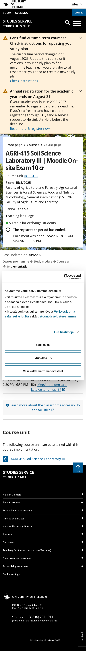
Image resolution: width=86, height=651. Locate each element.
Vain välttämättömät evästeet (43, 371)
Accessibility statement (15, 566)
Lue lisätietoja (64, 332)
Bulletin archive (11, 502)
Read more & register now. (30, 128)
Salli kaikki (43, 344)
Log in (79, 12)
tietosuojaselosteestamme (57, 316)
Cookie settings (11, 574)
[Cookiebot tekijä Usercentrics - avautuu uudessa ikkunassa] (63, 276)
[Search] (67, 22)
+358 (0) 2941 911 (40, 617)
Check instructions (24, 81)
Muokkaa (40, 357)
